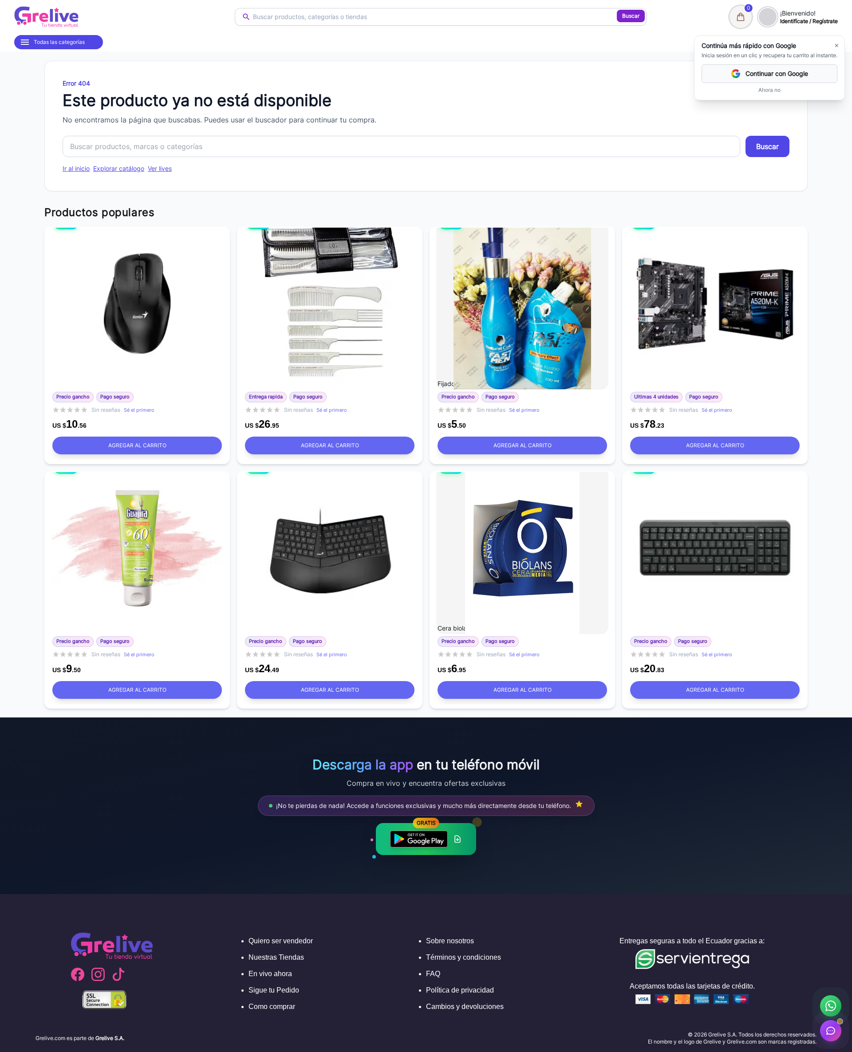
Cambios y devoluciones (465, 1006)
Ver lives (160, 168)
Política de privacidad (460, 990)
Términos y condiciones (463, 957)
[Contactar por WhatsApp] (830, 1006)
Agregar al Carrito (137, 445)
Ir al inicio (76, 168)
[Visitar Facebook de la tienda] (77, 974)
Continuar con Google (777, 73)
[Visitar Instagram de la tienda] (98, 974)
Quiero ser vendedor (280, 941)
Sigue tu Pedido (273, 990)
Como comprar (271, 1006)
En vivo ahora (270, 973)
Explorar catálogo (118, 168)
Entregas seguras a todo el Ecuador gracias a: (692, 941)
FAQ (433, 973)
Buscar (630, 15)
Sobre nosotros (450, 941)
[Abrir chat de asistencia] (830, 1030)
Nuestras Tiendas (276, 957)
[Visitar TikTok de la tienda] (118, 974)
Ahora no (769, 90)
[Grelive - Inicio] (46, 17)
